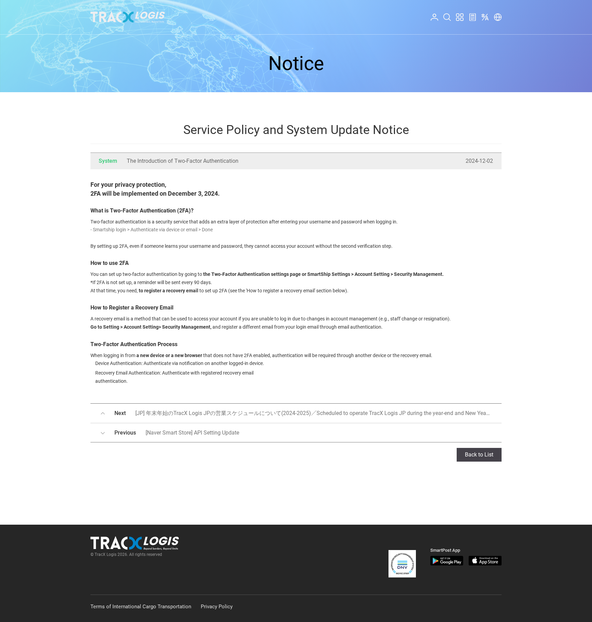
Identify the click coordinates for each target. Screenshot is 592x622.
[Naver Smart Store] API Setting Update (176, 432)
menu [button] (456, 13)
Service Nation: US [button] (495, 13)
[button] (402, 563)
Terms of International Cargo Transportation (140, 606)
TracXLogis (127, 17)
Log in (431, 13)
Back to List (479, 454)
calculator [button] (470, 13)
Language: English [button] (483, 13)
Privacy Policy (217, 606)
